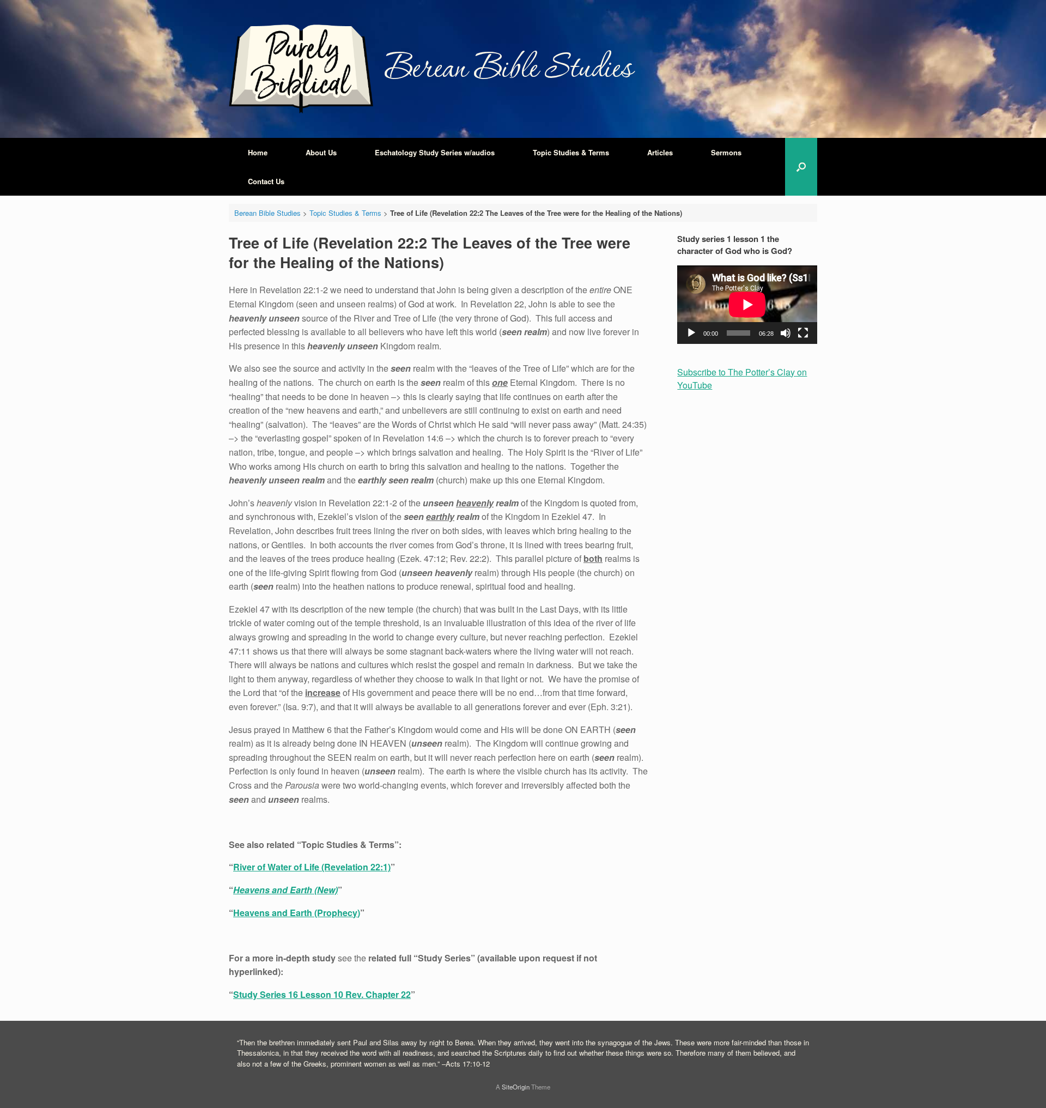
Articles (660, 152)
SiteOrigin (516, 1086)
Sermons (726, 152)
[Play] (691, 333)
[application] (747, 304)
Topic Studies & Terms (571, 152)
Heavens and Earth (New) (285, 889)
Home (257, 152)
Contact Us (266, 181)
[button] (801, 167)
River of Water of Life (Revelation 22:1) (312, 867)
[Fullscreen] (803, 333)
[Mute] (785, 333)
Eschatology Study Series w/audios (435, 152)
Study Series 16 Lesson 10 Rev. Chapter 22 (322, 994)
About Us (321, 152)
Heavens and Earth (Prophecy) (296, 912)
